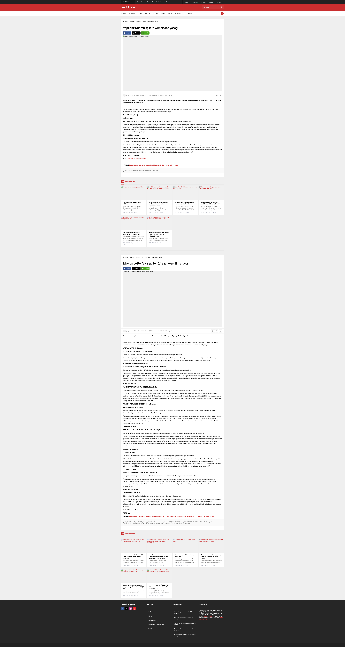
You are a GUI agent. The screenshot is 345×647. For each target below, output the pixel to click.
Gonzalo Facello (133, 158)
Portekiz (125, 523)
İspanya (216, 522)
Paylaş (128, 33)
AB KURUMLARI (131, 522)
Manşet (132, 257)
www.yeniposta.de (209, 616)
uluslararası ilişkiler (165, 523)
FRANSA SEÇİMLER (200, 522)
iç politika (210, 522)
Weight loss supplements (177, 523)
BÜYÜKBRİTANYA (129, 170)
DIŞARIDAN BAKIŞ (175, 522)
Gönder (147, 33)
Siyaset (132, 21)
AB (125, 522)
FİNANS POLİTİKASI (189, 522)
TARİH (153, 523)
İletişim (150, 628)
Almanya (145, 522)
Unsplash (143, 158)
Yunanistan (187, 523)
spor (157, 170)
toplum (158, 523)
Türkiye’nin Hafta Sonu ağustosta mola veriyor (185, 623)
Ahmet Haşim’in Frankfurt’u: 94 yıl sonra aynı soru (185, 612)
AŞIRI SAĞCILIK (152, 522)
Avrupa (158, 522)
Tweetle (137, 33)
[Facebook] (122, 608)
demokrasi (167, 522)
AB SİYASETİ (139, 522)
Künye (150, 616)
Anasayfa (125, 21)
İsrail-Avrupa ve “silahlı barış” (144, 2)
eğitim (181, 522)
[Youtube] (134, 608)
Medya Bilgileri (152, 620)
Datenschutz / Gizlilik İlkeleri (156, 624)
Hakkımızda (151, 612)
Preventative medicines (149, 170)
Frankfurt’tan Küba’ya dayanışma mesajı (183, 618)
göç (207, 522)
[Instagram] (130, 608)
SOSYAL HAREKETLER (146, 523)
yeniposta (128, 95)
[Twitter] (126, 608)
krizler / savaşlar (138, 170)
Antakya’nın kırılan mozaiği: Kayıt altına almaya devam (185, 635)
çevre (162, 522)
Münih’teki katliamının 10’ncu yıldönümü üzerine (185, 629)
